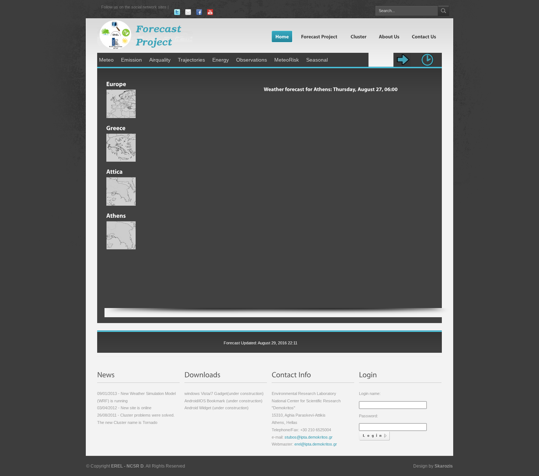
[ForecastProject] (319, 36)
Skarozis (443, 466)
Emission (131, 60)
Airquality (159, 60)
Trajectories (191, 60)
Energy (220, 60)
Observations (251, 60)
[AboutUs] (388, 36)
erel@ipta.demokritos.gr (315, 444)
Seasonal (317, 60)
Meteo (106, 60)
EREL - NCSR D (127, 466)
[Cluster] (358, 36)
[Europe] (121, 82)
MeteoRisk (286, 60)
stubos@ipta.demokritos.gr (308, 437)
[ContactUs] (423, 36)
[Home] (282, 36)
